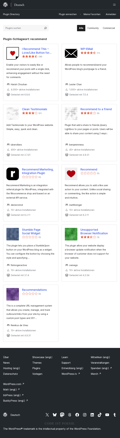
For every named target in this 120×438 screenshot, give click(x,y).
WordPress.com (13, 384)
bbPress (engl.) (13, 395)
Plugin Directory (11, 14)
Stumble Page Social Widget (31, 231)
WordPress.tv (71, 373)
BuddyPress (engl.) (15, 400)
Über (6, 357)
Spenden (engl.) (101, 368)
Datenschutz (10, 373)
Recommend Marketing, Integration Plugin (38, 171)
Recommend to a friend (96, 109)
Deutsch (15, 415)
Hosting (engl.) (11, 368)
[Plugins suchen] (45, 28)
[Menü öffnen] (115, 4)
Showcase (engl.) (42, 357)
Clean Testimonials (34, 109)
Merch (96, 373)
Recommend (88, 169)
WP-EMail (86, 49)
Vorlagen (37, 373)
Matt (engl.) (11, 389)
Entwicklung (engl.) (72, 368)
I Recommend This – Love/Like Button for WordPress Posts (35, 50)
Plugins (36, 368)
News (6, 362)
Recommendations (34, 289)
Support (66, 362)
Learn (65, 357)
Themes (37, 362)
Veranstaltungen (100, 362)
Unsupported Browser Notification (94, 231)
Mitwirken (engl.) (100, 357)
